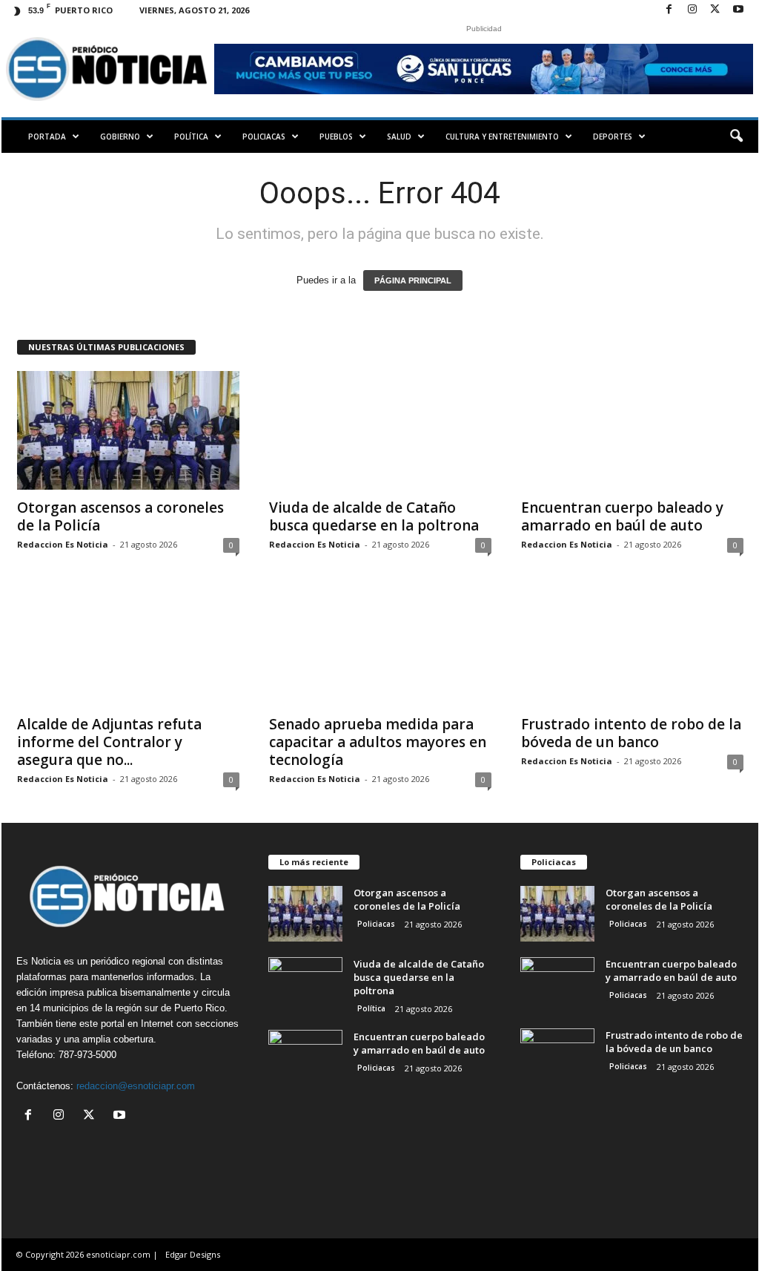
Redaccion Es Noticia (62, 544)
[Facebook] (669, 10)
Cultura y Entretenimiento (502, 136)
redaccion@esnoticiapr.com (135, 1085)
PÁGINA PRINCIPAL (412, 280)
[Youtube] (738, 10)
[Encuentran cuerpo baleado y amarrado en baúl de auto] (632, 430)
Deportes (612, 136)
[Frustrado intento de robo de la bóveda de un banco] (632, 647)
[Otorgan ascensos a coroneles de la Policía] (128, 430)
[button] (736, 136)
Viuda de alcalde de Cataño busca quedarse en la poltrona (374, 516)
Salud (399, 136)
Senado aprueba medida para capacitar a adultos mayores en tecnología (377, 742)
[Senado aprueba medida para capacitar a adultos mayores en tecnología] (380, 647)
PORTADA (47, 136)
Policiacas (263, 136)
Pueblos (336, 136)
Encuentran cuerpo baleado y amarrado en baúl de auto (622, 516)
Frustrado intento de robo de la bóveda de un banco (631, 733)
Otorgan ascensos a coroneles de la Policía (120, 516)
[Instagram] (692, 10)
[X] (715, 10)
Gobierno (120, 136)
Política (191, 136)
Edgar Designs (192, 1254)
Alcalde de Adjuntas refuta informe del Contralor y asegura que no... (109, 742)
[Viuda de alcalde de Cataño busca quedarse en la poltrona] (380, 430)
